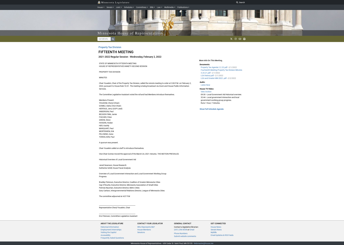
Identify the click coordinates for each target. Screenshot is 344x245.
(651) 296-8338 (180, 230)
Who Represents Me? (146, 227)
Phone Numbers (180, 233)
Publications (182, 7)
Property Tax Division (109, 47)
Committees (141, 7)
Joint (118, 7)
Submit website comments (185, 236)
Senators (141, 232)
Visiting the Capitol (108, 232)
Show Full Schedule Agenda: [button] (212, 109)
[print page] (244, 39)
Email (192, 230)
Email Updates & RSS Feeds (222, 235)
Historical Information (110, 227)
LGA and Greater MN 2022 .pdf (214, 78)
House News (216, 227)
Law (159, 7)
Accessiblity (105, 235)
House (100, 7)
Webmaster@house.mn (203, 243)
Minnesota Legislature (115, 2)
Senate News (216, 230)
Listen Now (205, 85)
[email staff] (240, 39)
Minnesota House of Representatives (130, 33)
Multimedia (169, 7)
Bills (151, 7)
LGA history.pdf (207, 75)
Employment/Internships (111, 230)
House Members (144, 230)
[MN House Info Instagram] (236, 39)
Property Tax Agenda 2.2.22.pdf (214, 67)
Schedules (128, 7)
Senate (109, 7)
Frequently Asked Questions (112, 238)
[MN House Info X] (231, 39)
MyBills (214, 232)
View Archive (206, 92)
